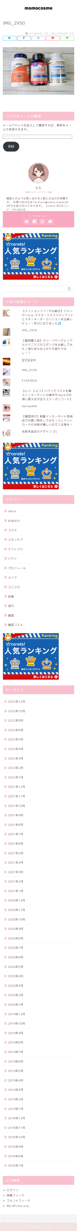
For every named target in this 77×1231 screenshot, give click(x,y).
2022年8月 (15, 720)
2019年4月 (15, 1080)
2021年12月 (16, 787)
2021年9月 (15, 815)
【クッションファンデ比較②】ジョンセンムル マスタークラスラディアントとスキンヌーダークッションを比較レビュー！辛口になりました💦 (48, 317)
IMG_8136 (29, 370)
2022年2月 (15, 768)
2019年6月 (15, 1061)
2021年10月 (16, 806)
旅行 (11, 606)
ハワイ (12, 559)
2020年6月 (15, 957)
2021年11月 (16, 796)
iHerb (12, 511)
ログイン (13, 1190)
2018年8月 (15, 1156)
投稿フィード (15, 1195)
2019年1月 (15, 1109)
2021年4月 (15, 863)
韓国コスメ (15, 625)
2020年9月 (15, 929)
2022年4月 (15, 749)
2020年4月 (15, 976)
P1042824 (29, 381)
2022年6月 (15, 730)
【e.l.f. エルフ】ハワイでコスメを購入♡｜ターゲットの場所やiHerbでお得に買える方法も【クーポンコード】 (47, 395)
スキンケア (15, 540)
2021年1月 (15, 891)
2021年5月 (15, 853)
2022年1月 (15, 777)
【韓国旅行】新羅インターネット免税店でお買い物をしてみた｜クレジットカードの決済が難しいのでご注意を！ (47, 420)
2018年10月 (16, 1137)
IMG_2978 (29, 330)
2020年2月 (15, 995)
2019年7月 (15, 1052)
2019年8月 (15, 1042)
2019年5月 (15, 1071)
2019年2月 (15, 1099)
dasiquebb (29, 406)
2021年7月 (15, 834)
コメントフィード (18, 1201)
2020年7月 (15, 948)
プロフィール (17, 568)
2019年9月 (15, 1033)
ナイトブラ (15, 549)
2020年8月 (15, 938)
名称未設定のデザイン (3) (39, 431)
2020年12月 (16, 900)
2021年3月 (15, 872)
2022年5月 (15, 739)
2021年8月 (15, 825)
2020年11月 (16, 910)
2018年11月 (16, 1128)
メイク (12, 577)
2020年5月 (15, 967)
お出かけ (14, 521)
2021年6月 (15, 844)
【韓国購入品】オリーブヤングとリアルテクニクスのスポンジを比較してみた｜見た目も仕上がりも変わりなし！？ (47, 347)
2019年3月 (15, 1090)
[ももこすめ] (38, 12)
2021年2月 (15, 881)
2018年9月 (15, 1147)
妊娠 (11, 597)
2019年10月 (16, 1023)
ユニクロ (14, 587)
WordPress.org (18, 1206)
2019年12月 (16, 1014)
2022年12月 (16, 702)
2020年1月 (15, 1005)
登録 (11, 146)
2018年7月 (15, 1166)
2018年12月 (16, 1118)
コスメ (12, 530)
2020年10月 (16, 919)
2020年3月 (15, 986)
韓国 (11, 615)
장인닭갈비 (29, 360)
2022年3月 (15, 758)
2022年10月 (16, 711)
